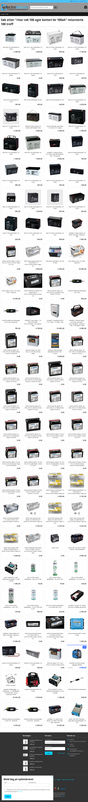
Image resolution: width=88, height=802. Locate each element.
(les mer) (19, 791)
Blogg (58, 779)
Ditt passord (48, 746)
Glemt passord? (61, 753)
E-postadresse (49, 739)
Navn (5, 782)
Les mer (63, 796)
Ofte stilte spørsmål (68, 779)
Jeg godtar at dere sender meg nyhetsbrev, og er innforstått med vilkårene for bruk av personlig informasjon (27, 790)
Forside (3, 14)
